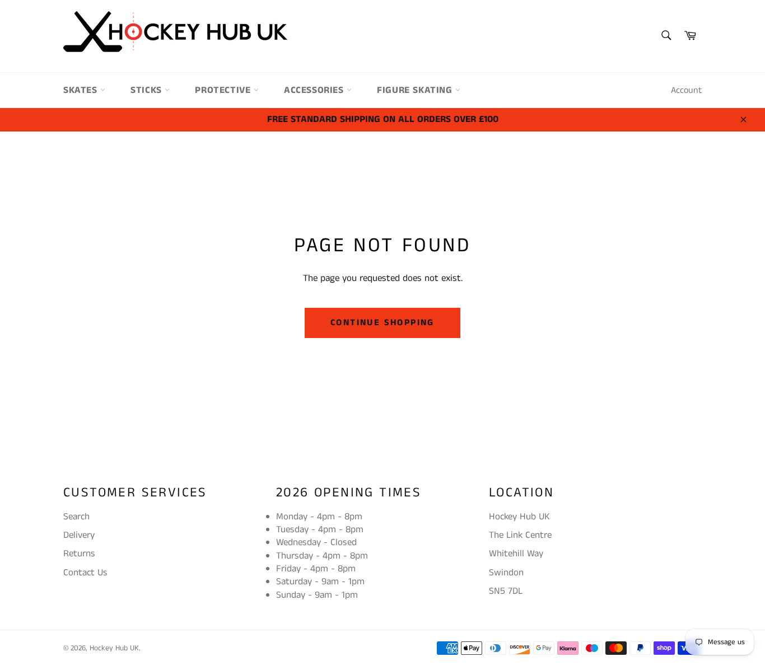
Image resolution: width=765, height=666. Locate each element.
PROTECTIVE (224, 90)
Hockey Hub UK (114, 648)
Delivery (79, 535)
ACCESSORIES (315, 90)
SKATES (81, 90)
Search (76, 516)
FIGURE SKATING (416, 90)
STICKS (147, 90)
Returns (79, 553)
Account (686, 90)
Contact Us (85, 572)
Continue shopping (382, 322)
